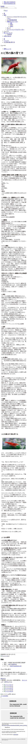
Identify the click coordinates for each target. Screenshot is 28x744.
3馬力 (11, 26)
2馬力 (11, 24)
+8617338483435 (12, 664)
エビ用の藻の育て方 (9, 42)
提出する (3, 678)
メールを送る (4, 695)
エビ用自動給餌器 (12, 20)
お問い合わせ (7, 36)
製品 (5, 15)
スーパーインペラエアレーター (15, 29)
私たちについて (8, 32)
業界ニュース (7, 48)
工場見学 (9, 34)
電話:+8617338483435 (9, 2)
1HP (11, 23)
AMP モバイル (8, 682)
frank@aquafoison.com (9, 3)
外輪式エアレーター (12, 21)
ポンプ (9, 28)
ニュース (6, 31)
